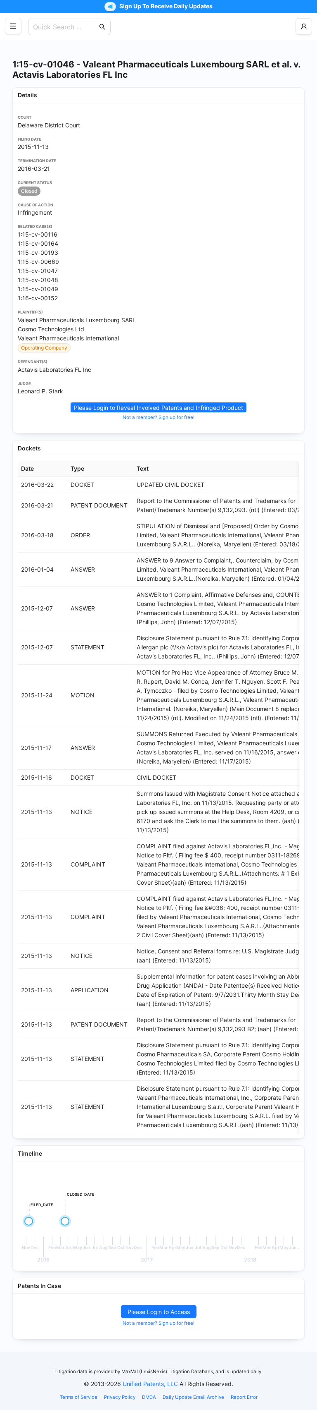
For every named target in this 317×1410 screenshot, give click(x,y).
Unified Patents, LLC (150, 1383)
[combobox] (65, 27)
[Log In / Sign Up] (304, 26)
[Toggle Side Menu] (13, 26)
